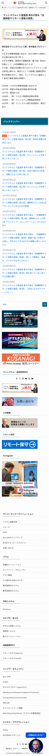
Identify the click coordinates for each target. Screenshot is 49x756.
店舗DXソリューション (12, 564)
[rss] (29, 378)
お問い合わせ (8, 548)
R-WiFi (5, 682)
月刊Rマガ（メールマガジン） (15, 542)
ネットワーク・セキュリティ (14, 570)
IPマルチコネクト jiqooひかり (15, 687)
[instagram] (23, 378)
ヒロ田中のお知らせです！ (13, 580)
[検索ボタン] (46, 3)
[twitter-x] (20, 378)
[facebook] (17, 378)
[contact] (32, 378)
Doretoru (7, 609)
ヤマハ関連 (7, 575)
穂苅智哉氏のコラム (11, 585)
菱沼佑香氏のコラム (11, 590)
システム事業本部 (10, 522)
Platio (5, 730)
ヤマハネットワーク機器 (12, 708)
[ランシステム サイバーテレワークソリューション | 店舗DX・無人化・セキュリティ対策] (24, 3)
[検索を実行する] (44, 304)
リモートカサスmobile (12, 658)
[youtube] (26, 378)
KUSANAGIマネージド (12, 735)
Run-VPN (6, 676)
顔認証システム (9, 631)
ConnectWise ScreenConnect (15, 697)
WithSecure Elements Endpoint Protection (21, 692)
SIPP (5, 532)
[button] (36, 742)
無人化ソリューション (12, 636)
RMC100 (6, 702)
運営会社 (9, 748)
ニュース (6, 527)
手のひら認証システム (12, 626)
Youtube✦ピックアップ (12, 537)
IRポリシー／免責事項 (20, 748)
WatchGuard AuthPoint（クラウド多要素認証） (22, 713)
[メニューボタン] (3, 3)
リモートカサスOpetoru (13, 653)
